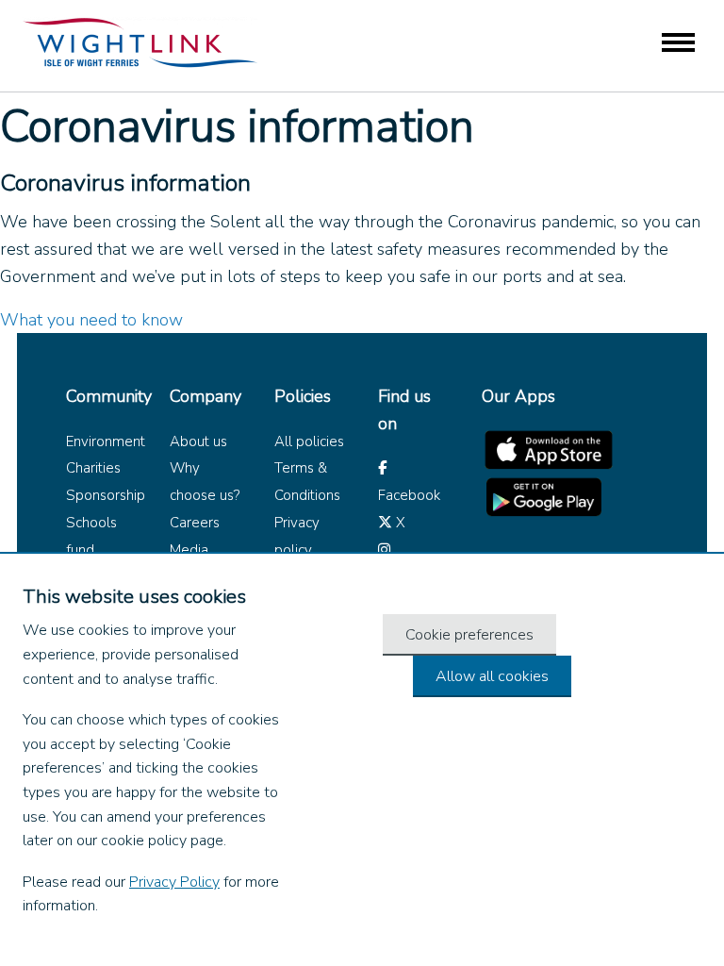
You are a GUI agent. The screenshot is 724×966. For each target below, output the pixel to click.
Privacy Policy (174, 882)
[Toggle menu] (678, 44)
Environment (105, 441)
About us (198, 441)
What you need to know (91, 319)
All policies (309, 441)
